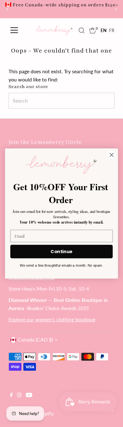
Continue (61, 251)
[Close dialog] (111, 154)
